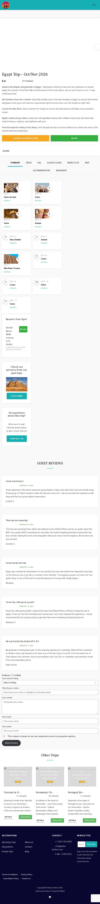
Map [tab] (87, 163)
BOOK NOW (25, 817)
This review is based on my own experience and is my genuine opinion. (42, 736)
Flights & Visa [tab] (54, 163)
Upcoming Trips (9, 842)
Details (7, 200)
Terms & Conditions (10, 874)
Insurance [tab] (61, 170)
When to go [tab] (73, 163)
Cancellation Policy (11, 879)
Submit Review (11, 743)
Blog (27, 851)
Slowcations (7, 847)
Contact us (17, 438)
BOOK (74, 138)
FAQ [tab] (39, 163)
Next (19, 675)
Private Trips (7, 851)
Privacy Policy (26, 874)
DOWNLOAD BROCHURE (26, 138)
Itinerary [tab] (15, 163)
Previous (6, 675)
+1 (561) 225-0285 (63, 841)
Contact (28, 847)
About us (29, 842)
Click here (17, 396)
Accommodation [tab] (41, 170)
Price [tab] (29, 163)
